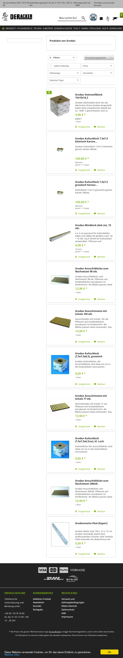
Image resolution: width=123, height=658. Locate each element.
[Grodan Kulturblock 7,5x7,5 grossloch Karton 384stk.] (60, 193)
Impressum (67, 616)
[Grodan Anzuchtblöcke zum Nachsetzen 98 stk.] (60, 280)
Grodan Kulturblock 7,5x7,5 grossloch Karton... (91, 183)
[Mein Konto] (108, 18)
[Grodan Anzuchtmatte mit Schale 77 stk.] (60, 407)
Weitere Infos (11, 654)
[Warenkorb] (116, 19)
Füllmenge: (55, 73)
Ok (109, 652)
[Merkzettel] (101, 19)
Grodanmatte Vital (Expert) (91, 523)
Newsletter (38, 602)
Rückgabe (38, 609)
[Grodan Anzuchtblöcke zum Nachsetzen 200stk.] (60, 492)
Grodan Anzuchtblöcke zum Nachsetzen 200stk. (91, 482)
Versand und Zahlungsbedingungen (73, 601)
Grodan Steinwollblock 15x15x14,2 (88, 96)
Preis (85, 65)
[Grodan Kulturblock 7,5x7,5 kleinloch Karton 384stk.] (60, 150)
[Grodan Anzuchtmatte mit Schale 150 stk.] (60, 322)
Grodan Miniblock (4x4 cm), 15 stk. (93, 227)
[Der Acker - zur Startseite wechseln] (17, 16)
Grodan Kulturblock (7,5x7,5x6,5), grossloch (88, 355)
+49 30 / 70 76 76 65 (14, 613)
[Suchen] (83, 18)
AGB (64, 613)
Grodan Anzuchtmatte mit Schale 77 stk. (91, 397)
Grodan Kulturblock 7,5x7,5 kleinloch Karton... (91, 140)
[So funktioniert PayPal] (64, 570)
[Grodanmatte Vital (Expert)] (60, 534)
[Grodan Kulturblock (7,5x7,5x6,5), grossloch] (60, 365)
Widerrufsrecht (69, 606)
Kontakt (37, 606)
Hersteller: (88, 73)
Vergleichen (84, 126)
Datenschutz (68, 609)
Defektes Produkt (42, 599)
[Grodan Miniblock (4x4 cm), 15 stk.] (60, 236)
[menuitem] (93, 17)
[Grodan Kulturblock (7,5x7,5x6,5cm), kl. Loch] (60, 449)
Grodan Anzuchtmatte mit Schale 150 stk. (91, 312)
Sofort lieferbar (61, 65)
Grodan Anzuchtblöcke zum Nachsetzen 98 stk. (91, 270)
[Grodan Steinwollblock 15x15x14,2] (60, 106)
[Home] (3, 28)
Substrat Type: (57, 80)
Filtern (56, 57)
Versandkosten (55, 631)
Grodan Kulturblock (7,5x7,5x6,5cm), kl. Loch (89, 440)
